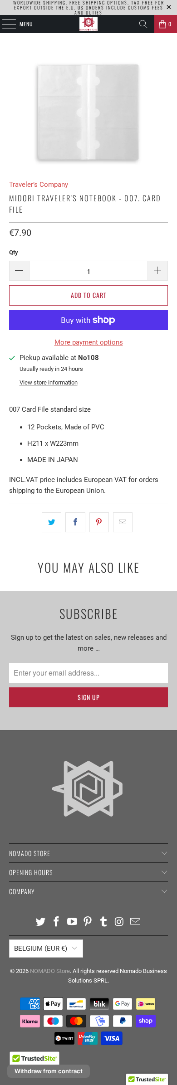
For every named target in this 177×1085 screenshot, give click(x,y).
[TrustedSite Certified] (34, 1061)
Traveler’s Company (38, 184)
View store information (49, 382)
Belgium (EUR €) (40, 948)
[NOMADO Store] (88, 24)
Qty (13, 252)
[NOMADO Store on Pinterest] (88, 922)
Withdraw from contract (49, 1071)
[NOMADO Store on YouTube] (72, 922)
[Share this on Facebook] (75, 522)
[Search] (143, 24)
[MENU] (4, 24)
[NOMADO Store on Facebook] (57, 922)
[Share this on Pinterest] (99, 522)
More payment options (88, 342)
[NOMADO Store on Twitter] (41, 922)
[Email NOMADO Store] (135, 922)
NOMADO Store (50, 971)
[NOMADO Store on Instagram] (120, 922)
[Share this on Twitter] (51, 522)
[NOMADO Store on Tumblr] (104, 922)
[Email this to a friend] (123, 522)
